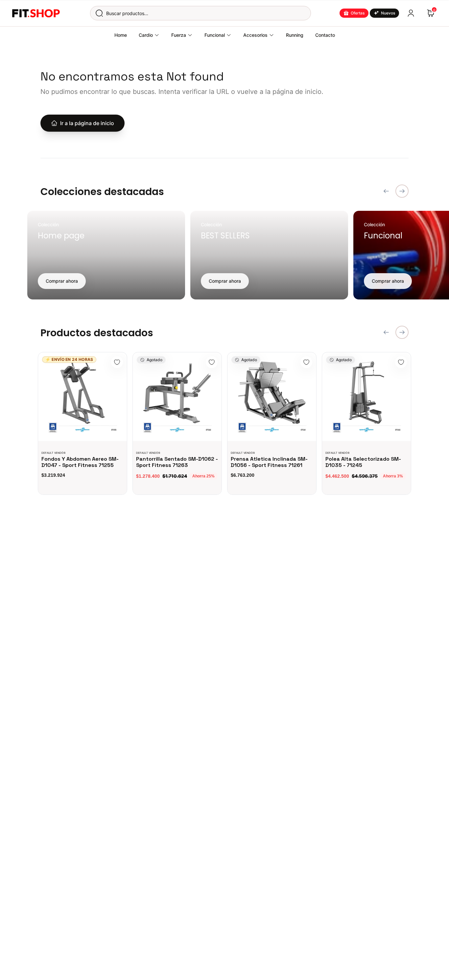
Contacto (325, 35)
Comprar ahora (62, 281)
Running (294, 35)
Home (120, 35)
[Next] (402, 191)
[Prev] (386, 191)
